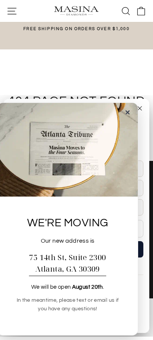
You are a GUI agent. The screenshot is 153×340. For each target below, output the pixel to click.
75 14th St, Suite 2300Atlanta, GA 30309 (67, 263)
